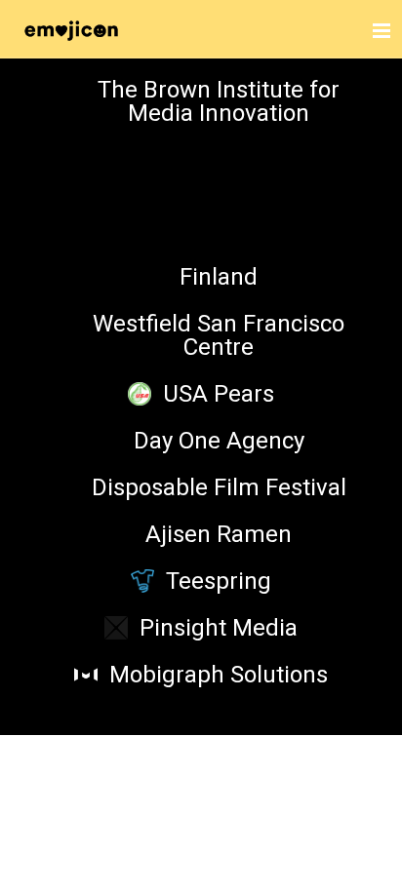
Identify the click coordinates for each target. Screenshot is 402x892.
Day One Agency (219, 440)
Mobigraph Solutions (218, 674)
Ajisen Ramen (218, 534)
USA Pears (218, 394)
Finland (219, 277)
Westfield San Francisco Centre (218, 335)
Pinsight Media (219, 628)
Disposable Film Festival (219, 487)
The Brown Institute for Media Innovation (219, 101)
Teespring (218, 581)
